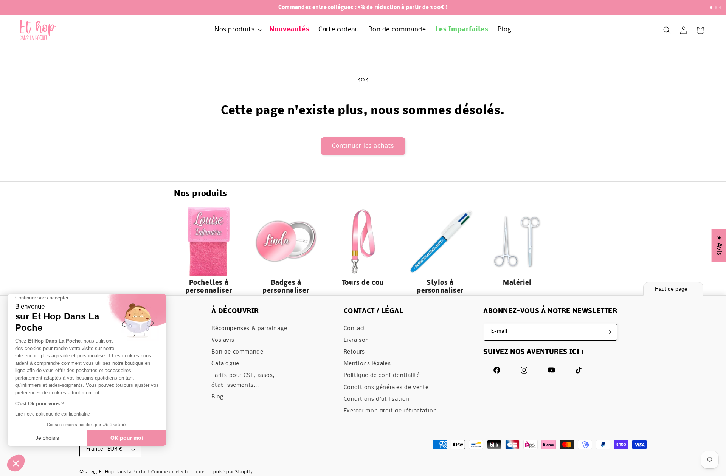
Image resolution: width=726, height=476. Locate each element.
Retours (354, 352)
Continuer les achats (363, 146)
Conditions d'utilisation (377, 399)
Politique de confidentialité (382, 375)
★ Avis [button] (719, 245)
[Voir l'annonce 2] (716, 7)
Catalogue (225, 364)
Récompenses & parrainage (249, 329)
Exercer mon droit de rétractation (390, 411)
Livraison (356, 340)
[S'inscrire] (608, 332)
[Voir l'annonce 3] (720, 7)
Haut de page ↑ (673, 289)
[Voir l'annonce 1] (711, 7)
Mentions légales (367, 364)
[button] (237, 30)
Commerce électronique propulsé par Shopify (202, 472)
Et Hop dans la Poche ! (124, 472)
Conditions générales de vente (386, 388)
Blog (217, 397)
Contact (355, 329)
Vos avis (222, 340)
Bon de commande (237, 352)
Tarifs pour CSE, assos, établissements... (243, 380)
